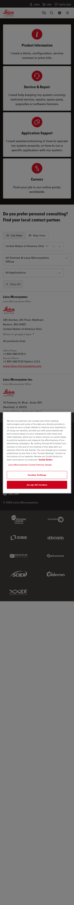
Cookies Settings (37, 475)
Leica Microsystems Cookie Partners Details (30, 464)
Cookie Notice (46, 459)
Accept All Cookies (37, 484)
